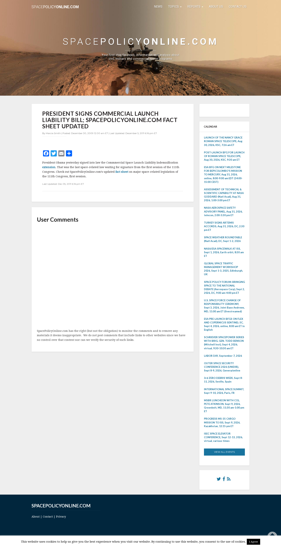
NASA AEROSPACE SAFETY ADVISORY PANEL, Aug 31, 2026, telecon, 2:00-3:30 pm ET (223, 211)
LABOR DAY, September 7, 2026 (223, 355)
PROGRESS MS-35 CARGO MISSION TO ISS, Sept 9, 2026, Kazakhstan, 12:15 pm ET (222, 422)
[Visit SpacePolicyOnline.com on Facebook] (224, 480)
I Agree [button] (253, 541)
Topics (174, 6)
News (158, 6)
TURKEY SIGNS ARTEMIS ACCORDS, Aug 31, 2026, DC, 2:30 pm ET (224, 226)
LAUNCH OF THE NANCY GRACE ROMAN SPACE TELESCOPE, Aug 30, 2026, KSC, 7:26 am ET (223, 141)
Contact (48, 516)
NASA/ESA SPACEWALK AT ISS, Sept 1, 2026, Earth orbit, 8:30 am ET (224, 252)
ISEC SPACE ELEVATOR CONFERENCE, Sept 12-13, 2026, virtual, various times (223, 437)
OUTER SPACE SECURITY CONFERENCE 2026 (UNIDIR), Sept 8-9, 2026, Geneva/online (222, 367)
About (36, 516)
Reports (194, 6)
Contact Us (238, 6)
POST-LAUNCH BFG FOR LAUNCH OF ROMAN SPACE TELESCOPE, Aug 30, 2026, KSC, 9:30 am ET (224, 156)
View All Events (224, 451)
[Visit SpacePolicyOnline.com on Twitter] (219, 480)
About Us (216, 6)
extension (48, 167)
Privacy (61, 516)
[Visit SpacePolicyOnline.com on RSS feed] (229, 480)
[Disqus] (112, 276)
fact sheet (121, 171)
